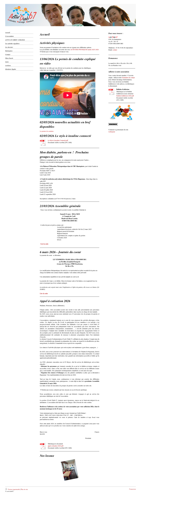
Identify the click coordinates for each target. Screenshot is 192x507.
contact (115, 50)
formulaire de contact (128, 77)
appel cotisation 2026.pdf (55, 446)
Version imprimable (14, 489)
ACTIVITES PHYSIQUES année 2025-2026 (84, 49)
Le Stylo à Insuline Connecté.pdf (58, 140)
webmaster (111, 132)
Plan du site (24, 489)
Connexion (132, 489)
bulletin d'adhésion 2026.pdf (125, 96)
